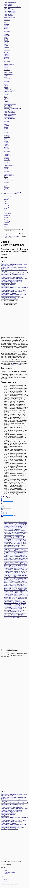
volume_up (2, 501)
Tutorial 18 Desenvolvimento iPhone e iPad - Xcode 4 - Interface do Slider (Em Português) (16, 572)
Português (6, 34)
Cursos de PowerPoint (9, 11)
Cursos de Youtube (8, 15)
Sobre (5, 870)
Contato (6, 873)
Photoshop (6, 52)
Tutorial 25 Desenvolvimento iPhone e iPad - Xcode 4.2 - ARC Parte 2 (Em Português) (16, 593)
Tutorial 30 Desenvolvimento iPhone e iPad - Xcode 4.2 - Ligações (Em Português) (15, 607)
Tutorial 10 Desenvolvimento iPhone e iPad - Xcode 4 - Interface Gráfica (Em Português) (16, 549)
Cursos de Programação (10, 2)
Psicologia (6, 88)
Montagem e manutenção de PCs (12, 7)
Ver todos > (7, 20)
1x (1, 503)
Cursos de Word (8, 5)
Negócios (7, 222)
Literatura (6, 44)
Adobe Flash (7, 58)
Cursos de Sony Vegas (9, 17)
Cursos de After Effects (10, 12)
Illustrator (6, 57)
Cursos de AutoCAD (9, 10)
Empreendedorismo (9, 64)
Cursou (2, 236)
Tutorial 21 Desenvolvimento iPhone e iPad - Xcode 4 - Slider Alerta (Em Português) (15, 581)
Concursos (6, 85)
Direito (5, 84)
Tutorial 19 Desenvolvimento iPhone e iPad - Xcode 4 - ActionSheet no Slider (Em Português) (16, 575)
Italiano (6, 27)
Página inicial (7, 213)
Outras (6, 208)
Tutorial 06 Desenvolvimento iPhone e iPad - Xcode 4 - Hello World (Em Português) (15, 536)
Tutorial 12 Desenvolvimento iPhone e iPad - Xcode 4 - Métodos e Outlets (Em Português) (16, 555)
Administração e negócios (10, 90)
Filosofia (6, 42)
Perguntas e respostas (9, 872)
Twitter (5, 881)
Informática (8, 197)
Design (6, 203)
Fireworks (6, 55)
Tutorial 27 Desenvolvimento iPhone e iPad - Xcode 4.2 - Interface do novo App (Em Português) (15, 598)
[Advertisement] (14, 321)
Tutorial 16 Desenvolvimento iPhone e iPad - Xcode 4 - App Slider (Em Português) (15, 567)
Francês (6, 25)
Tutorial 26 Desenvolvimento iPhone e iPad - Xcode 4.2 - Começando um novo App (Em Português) (16, 596)
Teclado (6, 75)
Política (6, 87)
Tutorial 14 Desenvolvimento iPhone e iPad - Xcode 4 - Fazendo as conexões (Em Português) (16, 561)
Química (6, 45)
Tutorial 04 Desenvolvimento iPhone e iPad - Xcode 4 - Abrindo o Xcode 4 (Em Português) (15, 531)
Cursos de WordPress (9, 14)
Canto (5, 77)
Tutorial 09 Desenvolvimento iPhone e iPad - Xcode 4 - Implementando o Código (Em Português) (16, 546)
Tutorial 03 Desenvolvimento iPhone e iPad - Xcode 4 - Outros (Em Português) (16, 528)
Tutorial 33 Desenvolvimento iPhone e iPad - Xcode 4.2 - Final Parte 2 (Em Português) (15, 616)
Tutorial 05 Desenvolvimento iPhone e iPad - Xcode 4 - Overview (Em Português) (16, 533)
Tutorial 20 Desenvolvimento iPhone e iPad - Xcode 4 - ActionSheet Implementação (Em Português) (16, 578)
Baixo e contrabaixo (9, 74)
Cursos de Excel (8, 4)
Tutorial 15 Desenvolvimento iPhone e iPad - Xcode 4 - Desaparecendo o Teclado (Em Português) (16, 564)
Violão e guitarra (8, 72)
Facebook (6, 880)
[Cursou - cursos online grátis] (9, 193)
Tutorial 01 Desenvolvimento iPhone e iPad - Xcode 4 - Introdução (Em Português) (15, 522)
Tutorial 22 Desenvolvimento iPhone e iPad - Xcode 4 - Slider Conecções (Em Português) (16, 584)
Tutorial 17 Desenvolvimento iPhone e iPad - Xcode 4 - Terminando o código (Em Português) (16, 570)
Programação (16, 236)
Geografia (6, 41)
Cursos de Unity (8, 8)
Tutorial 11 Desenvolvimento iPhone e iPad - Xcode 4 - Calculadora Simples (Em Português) (16, 552)
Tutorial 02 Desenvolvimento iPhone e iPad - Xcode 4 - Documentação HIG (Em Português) (16, 525)
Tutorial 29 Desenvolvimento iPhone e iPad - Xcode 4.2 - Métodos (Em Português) (15, 604)
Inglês (5, 22)
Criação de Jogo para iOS (17, 364)
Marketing (6, 65)
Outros (6, 226)
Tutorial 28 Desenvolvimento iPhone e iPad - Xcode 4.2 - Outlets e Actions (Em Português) (15, 601)
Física (5, 37)
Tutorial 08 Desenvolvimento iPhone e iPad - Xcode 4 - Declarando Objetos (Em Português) (15, 542)
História (6, 38)
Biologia (6, 40)
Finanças (6, 67)
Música (7, 206)
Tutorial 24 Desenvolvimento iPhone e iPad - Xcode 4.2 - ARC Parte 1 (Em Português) (15, 590)
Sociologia (6, 47)
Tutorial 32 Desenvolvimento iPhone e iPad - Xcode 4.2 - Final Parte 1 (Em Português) (15, 613)
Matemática (7, 35)
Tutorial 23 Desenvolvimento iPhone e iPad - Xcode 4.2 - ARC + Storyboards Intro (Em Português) (16, 587)
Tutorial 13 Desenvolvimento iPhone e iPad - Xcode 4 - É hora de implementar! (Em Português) (16, 558)
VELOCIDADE (9, 649)
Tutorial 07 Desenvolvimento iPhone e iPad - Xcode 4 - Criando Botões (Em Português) (15, 539)
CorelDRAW (7, 54)
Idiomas (7, 199)
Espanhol (6, 24)
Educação (7, 201)
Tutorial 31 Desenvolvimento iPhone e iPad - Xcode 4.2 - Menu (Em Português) (15, 610)
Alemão (6, 28)
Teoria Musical (7, 78)
